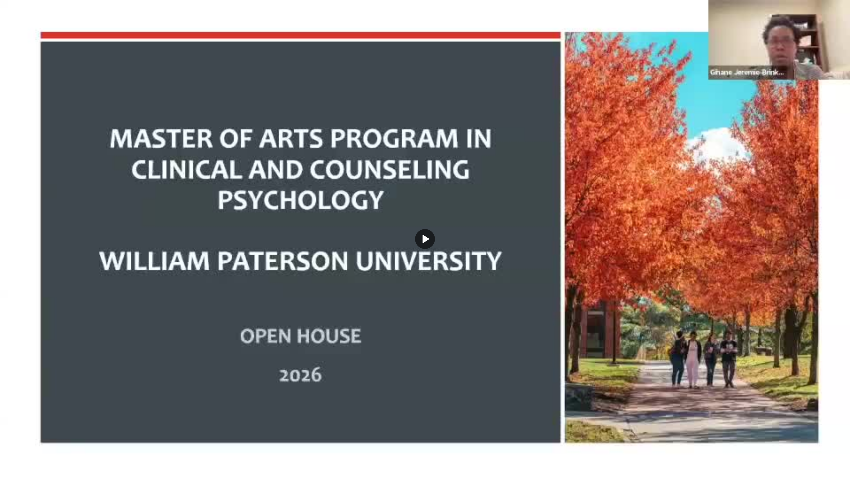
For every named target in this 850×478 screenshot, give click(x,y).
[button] (425, 239)
